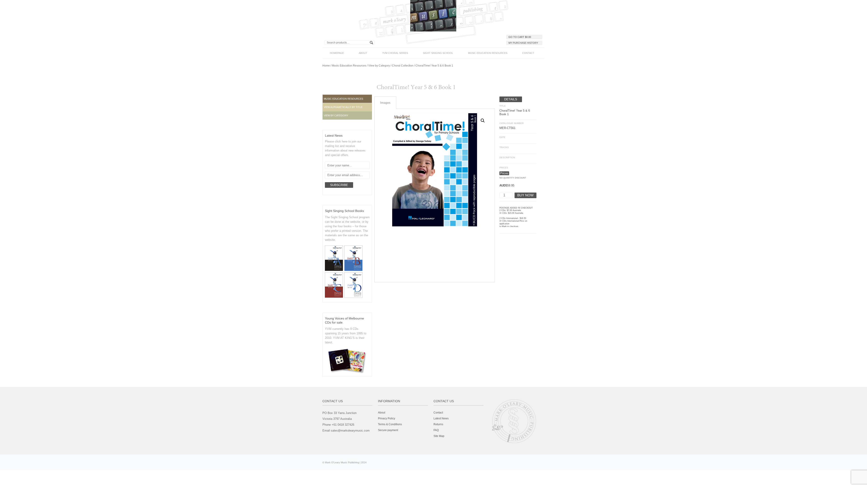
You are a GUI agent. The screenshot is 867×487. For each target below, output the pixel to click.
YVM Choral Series (395, 53)
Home (326, 65)
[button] (347, 107)
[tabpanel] (434, 196)
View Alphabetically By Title (343, 107)
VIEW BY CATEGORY (336, 115)
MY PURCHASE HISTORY (523, 42)
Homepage (337, 53)
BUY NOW (525, 195)
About (363, 53)
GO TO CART (519, 37)
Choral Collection (402, 65)
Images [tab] (385, 102)
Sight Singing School (438, 53)
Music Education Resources (487, 53)
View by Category (379, 65)
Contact (528, 53)
